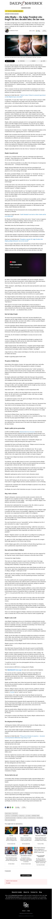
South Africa (15, 813)
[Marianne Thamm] (7, 31)
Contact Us (34, 892)
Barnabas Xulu (39, 817)
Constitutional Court (32, 817)
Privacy (24, 910)
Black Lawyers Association (10, 820)
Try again (8, 883)
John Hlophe (28, 815)
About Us (26, 892)
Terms (28, 910)
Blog (40, 892)
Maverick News (8, 813)
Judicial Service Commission (10, 817)
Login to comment (26, 875)
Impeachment (21, 815)
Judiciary (25, 817)
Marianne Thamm (14, 30)
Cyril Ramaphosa (14, 815)
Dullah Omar (19, 817)
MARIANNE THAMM (35, 815)
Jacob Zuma (7, 815)
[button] (38, 31)
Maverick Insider (17, 892)
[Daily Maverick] (26, 3)
